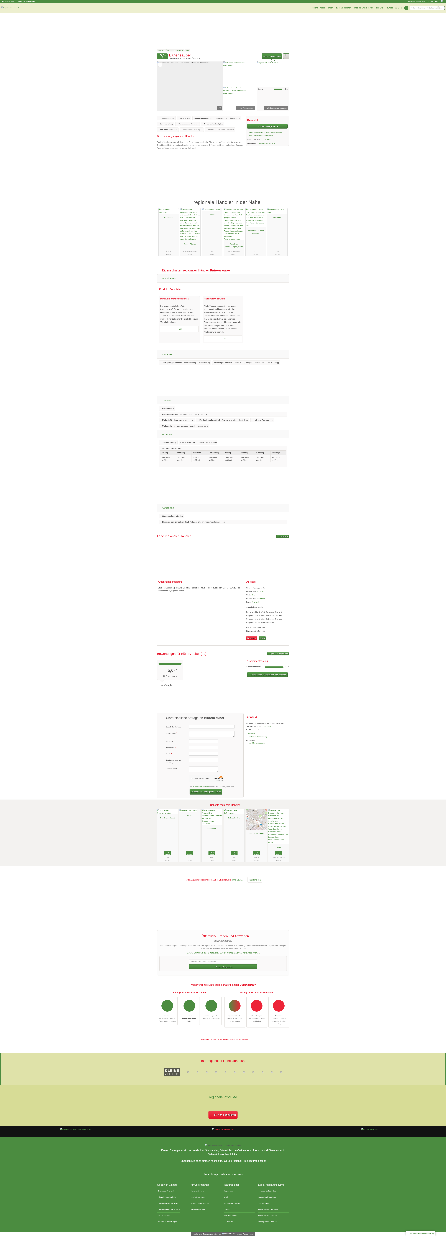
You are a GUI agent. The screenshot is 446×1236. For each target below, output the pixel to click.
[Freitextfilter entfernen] (438, 7)
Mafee (212, 214)
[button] (190, 86)
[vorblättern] (217, 86)
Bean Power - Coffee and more (256, 232)
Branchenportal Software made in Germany (206, 1234)
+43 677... (258, 139)
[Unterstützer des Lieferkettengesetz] (76, 1129)
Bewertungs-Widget (198, 1209)
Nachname (170, 748)
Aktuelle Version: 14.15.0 (245, 1234)
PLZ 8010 (260, 591)
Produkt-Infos (169, 278)
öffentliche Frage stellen (224, 967)
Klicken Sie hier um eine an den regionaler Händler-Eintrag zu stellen (224, 953)
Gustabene (168, 217)
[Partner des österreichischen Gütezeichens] (370, 1129)
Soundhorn (211, 829)
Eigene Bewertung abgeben (279, 654)
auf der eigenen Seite (257, 1018)
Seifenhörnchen (234, 818)
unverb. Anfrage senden (272, 56)
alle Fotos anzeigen (246, 108)
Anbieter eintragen (197, 1191)
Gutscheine (168, 508)
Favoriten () (422, 1233)
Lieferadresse (171, 768)
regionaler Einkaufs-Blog (267, 1191)
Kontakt (430, 1)
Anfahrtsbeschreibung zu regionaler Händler (265, 133)
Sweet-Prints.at (190, 244)
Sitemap (227, 1209)
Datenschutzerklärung (200, 787)
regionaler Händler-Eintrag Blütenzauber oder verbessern (234, 1020)
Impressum (228, 1191)
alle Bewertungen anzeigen (277, 108)
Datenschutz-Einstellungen (167, 1222)
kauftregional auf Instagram (268, 1209)
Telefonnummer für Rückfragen (173, 761)
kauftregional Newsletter (267, 1197)
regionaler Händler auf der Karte (261, 135)
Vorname (169, 741)
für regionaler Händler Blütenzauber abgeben (167, 1018)
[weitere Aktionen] (286, 56)
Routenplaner (283, 536)
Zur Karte (251, 733)
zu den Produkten (343, 8)
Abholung (167, 434)
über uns (379, 8)
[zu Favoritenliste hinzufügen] (160, 64)
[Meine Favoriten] (406, 8)
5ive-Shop (277, 217)
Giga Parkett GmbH (256, 833)
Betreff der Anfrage (173, 727)
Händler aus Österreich (165, 1191)
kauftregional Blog (394, 8)
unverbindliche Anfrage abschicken (206, 792)
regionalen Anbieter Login (416, 1)
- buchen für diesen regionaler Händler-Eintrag (279, 1020)
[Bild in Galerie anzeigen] (239, 73)
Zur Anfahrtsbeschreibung (257, 737)
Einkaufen (167, 354)
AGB (226, 1197)
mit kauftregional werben (200, 1203)
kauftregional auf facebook (268, 1215)
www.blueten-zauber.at (267, 143)
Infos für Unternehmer (363, 8)
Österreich (255, 602)
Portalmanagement (231, 1215)
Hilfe (436, 1)
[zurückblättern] (163, 86)
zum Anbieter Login (198, 1197)
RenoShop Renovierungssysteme (234, 245)
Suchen (443, 8)
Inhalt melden (255, 880)
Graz (253, 595)
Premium (284, 200)
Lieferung (167, 400)
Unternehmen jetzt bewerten (268, 675)
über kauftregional (163, 1215)
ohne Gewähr (237, 880)
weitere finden (189, 1018)
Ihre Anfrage (171, 733)
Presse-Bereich (263, 1203)
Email (168, 754)
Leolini (278, 847)
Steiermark (261, 598)
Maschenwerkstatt (167, 818)
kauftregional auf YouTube (267, 1222)
